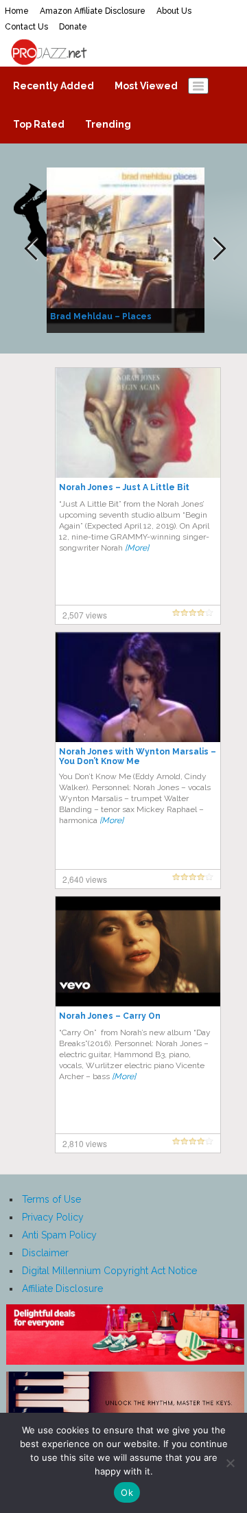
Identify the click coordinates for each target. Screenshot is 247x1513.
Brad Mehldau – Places (101, 316)
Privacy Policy (53, 1217)
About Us (173, 11)
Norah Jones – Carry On (110, 1016)
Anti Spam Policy (59, 1234)
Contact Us (26, 27)
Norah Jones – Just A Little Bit (124, 487)
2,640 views (84, 879)
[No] (230, 1463)
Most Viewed (146, 85)
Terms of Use (51, 1199)
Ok (127, 1492)
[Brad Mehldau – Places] (127, 249)
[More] (137, 548)
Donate (73, 27)
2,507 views (84, 615)
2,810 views (84, 1143)
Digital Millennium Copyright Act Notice (109, 1270)
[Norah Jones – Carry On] (138, 951)
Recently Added (53, 85)
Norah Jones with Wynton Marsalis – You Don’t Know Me (137, 756)
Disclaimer (45, 1252)
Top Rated (38, 124)
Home (17, 11)
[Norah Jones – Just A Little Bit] (138, 422)
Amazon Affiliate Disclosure (92, 11)
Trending (108, 124)
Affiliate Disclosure (62, 1288)
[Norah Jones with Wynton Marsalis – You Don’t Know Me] (138, 686)
